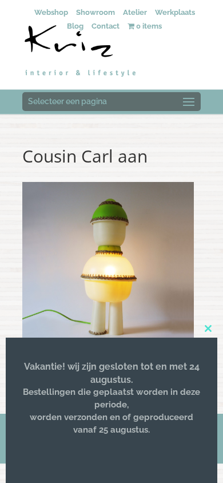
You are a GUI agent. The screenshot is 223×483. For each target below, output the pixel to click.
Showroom (95, 12)
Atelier (135, 12)
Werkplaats (175, 12)
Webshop (51, 12)
